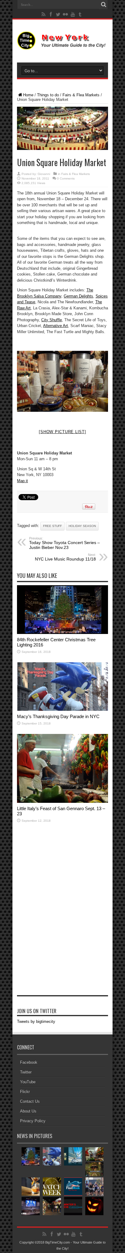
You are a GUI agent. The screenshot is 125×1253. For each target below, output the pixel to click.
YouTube (27, 1082)
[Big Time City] (62, 44)
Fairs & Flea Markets (81, 95)
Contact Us (30, 1101)
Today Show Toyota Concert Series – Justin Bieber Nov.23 (64, 543)
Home (28, 95)
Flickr (25, 1091)
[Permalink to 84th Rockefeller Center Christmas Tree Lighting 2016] (62, 632)
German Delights (78, 296)
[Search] (103, 4)
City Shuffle (51, 320)
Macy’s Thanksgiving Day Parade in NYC (58, 716)
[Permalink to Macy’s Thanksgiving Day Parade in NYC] (62, 709)
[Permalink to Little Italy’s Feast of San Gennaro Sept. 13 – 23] (62, 801)
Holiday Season (82, 526)
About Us (28, 1111)
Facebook (28, 1062)
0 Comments (66, 178)
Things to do (48, 95)
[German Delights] (62, 381)
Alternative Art (55, 325)
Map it (22, 481)
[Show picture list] (62, 431)
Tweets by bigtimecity (36, 1021)
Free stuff (52, 526)
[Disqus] (62, 916)
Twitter (26, 1072)
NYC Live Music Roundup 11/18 (65, 557)
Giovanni (44, 174)
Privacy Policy (33, 1121)
